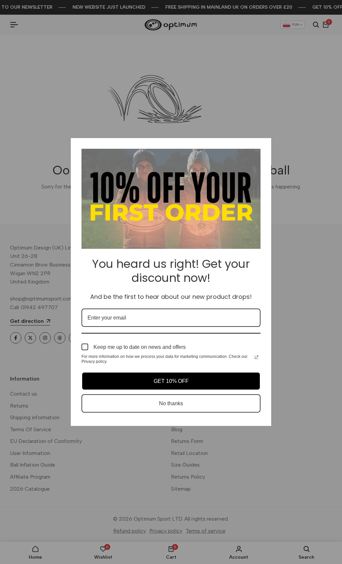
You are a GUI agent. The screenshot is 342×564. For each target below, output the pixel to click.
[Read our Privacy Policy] (256, 357)
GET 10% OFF (171, 381)
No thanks (171, 403)
